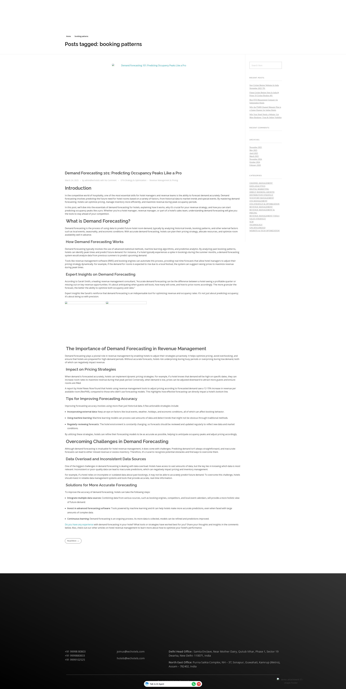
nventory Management (261, 198)
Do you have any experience (79, 524)
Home (68, 36)
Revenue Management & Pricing (163, 180)
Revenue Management (261, 207)
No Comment (110, 180)
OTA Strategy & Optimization (133, 180)
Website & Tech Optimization (264, 231)
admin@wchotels (92, 180)
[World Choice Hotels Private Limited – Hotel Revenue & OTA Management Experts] (78, 4)
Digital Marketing (259, 189)
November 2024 (255, 159)
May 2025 (253, 150)
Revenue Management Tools (264, 216)
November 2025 (255, 147)
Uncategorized (257, 228)
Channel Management (261, 183)
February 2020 (255, 165)
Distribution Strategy (261, 195)
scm (251, 222)
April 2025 (253, 153)
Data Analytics (257, 186)
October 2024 (254, 162)
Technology (255, 225)
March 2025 (254, 156)
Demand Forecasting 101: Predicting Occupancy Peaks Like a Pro (123, 173)
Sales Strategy (257, 219)
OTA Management (258, 201)
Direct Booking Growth (261, 192)
